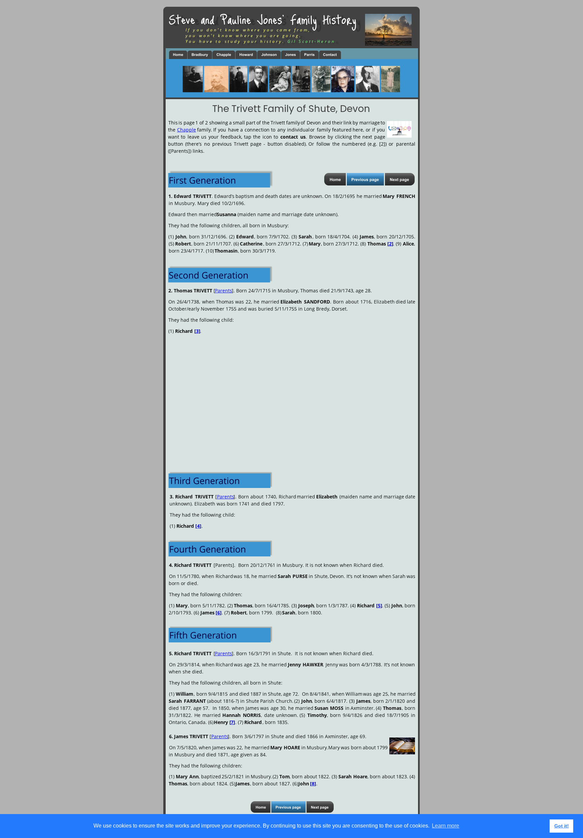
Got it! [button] (561, 826)
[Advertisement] (292, 391)
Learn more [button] (445, 826)
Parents (223, 290)
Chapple (186, 129)
